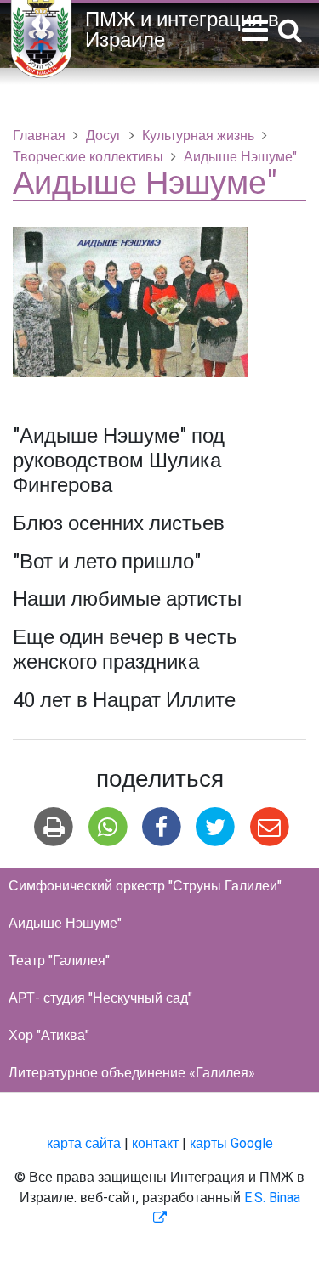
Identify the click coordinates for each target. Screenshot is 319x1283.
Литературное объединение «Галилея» (132, 1073)
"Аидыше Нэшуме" (102, 436)
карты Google (231, 1143)
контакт (155, 1143)
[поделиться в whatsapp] (107, 827)
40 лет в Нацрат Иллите (124, 700)
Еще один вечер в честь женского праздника (125, 650)
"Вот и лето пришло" (107, 562)
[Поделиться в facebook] (161, 827)
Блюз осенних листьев (119, 524)
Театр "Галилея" (59, 961)
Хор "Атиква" (49, 1036)
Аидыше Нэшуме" (65, 923)
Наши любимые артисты (127, 599)
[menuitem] (159, 886)
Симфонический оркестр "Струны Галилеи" (145, 886)
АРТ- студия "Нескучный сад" (100, 998)
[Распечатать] (54, 827)
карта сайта (84, 1143)
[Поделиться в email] (269, 827)
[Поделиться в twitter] (215, 827)
